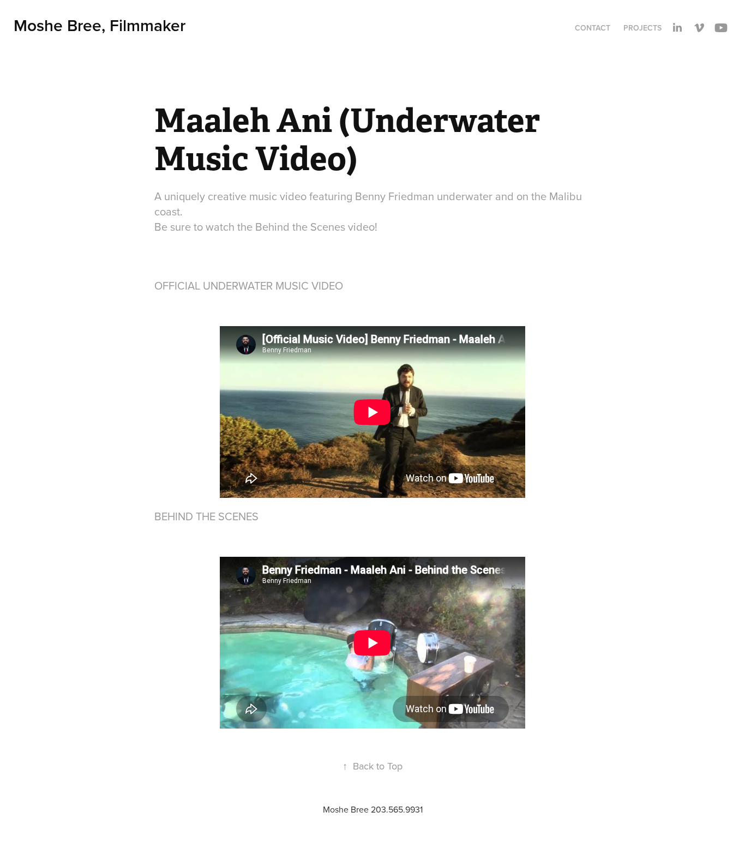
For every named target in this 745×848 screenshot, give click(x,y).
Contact (592, 27)
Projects (642, 27)
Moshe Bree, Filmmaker (99, 25)
